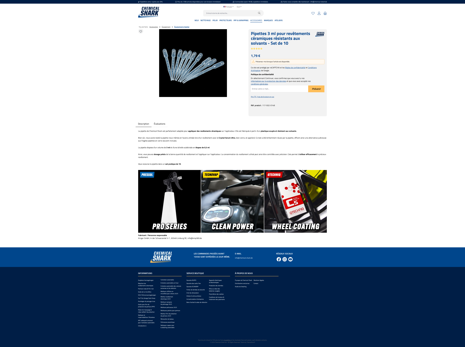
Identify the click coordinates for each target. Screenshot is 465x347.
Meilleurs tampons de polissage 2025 (166, 303)
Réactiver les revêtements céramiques (145, 284)
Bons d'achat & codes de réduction (196, 302)
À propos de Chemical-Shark (243, 280)
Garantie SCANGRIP (192, 286)
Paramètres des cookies (216, 294)
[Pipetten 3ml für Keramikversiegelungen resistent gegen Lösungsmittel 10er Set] (193, 63)
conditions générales (259, 84)
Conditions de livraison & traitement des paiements (217, 298)
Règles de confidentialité (295, 67)
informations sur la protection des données (268, 81)
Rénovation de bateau (167, 319)
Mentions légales (259, 280)
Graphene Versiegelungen (145, 280)
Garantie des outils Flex (193, 283)
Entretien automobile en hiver (169, 283)
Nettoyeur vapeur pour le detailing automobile (167, 326)
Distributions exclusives (242, 283)
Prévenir (316, 89)
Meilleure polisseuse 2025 (169, 307)
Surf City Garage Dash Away (146, 298)
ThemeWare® (251, 342)
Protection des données (216, 285)
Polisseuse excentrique (167, 322)
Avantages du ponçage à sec (146, 301)
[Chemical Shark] (319, 39)
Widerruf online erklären (193, 296)
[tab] (143, 123)
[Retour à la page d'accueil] (148, 12)
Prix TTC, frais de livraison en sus (262, 96)
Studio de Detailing (240, 286)
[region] (193, 63)
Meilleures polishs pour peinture (170, 310)
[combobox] (229, 13)
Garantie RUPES (191, 280)
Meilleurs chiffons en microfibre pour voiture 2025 (169, 292)
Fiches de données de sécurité (195, 290)
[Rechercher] (259, 13)
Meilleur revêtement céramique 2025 (167, 298)
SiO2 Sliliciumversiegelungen (147, 295)
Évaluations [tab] (159, 123)
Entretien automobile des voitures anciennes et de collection (171, 287)
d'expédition (227, 340)
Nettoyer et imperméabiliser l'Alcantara (146, 316)
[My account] (319, 13)
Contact (256, 283)
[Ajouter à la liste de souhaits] (140, 31)
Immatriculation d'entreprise (195, 299)
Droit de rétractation (192, 293)
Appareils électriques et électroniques (215, 281)
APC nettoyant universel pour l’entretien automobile (146, 321)
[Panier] (325, 13)
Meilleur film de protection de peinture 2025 (169, 314)
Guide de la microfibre (144, 292)
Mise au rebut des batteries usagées (214, 290)
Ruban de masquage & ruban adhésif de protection (146, 311)
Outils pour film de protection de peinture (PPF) (146, 305)
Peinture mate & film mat (146, 289)
